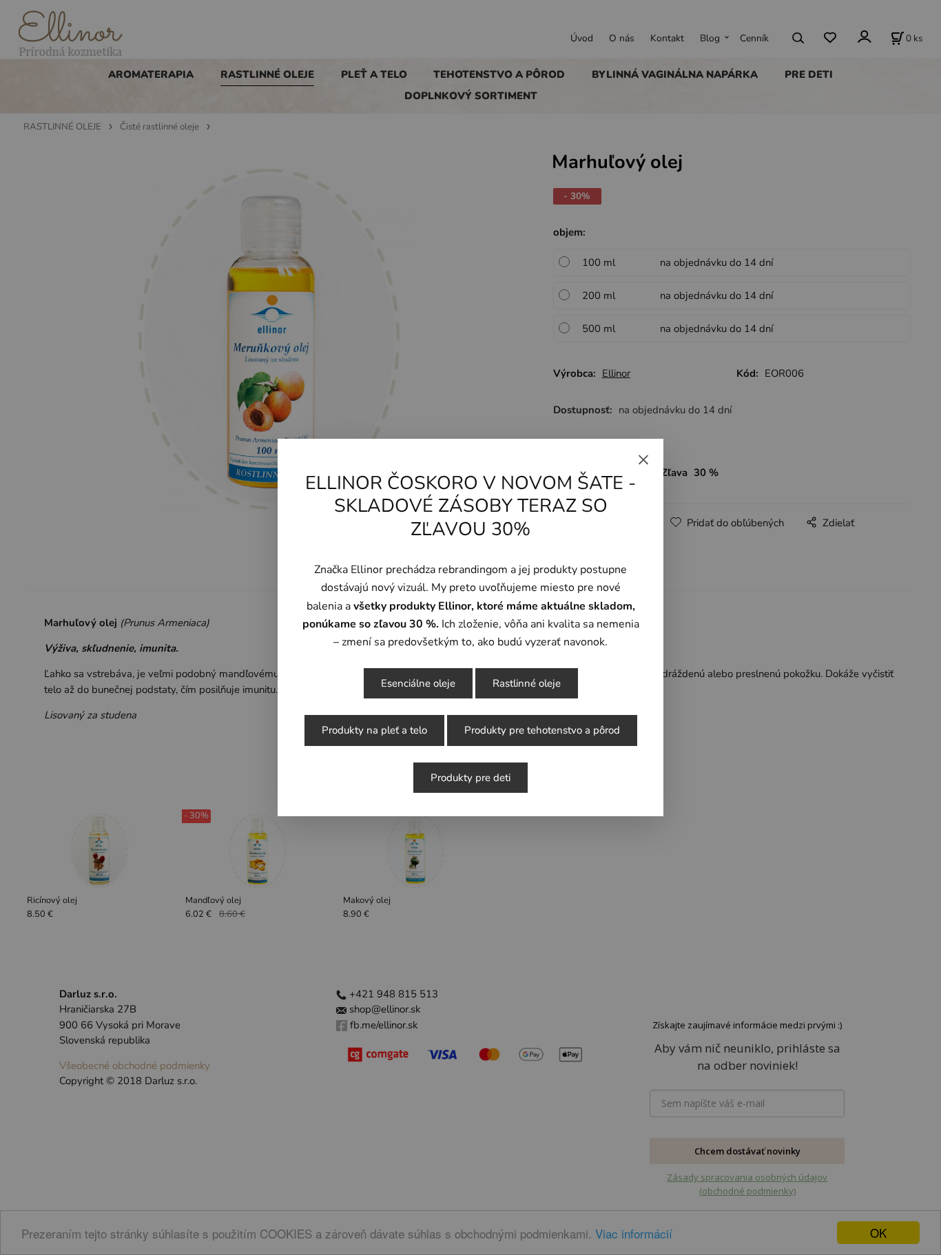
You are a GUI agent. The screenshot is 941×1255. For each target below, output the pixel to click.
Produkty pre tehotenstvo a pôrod (542, 730)
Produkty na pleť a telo (374, 730)
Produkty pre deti (470, 778)
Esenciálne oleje (418, 683)
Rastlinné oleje (527, 683)
